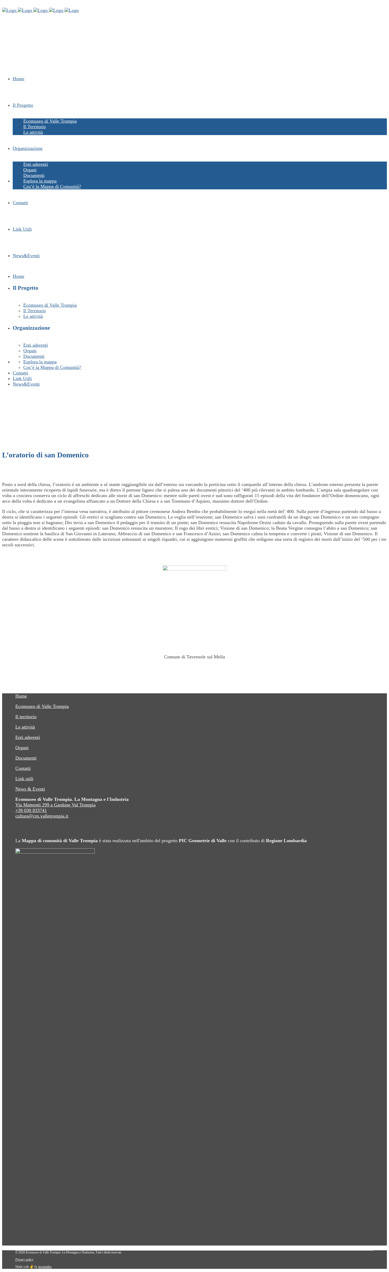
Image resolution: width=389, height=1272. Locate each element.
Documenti (26, 758)
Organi (22, 747)
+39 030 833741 (31, 810)
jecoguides (45, 1267)
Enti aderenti (27, 737)
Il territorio (26, 716)
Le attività (25, 727)
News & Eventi (30, 789)
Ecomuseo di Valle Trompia (42, 706)
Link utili (24, 778)
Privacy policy (24, 1259)
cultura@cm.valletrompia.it (41, 816)
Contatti (23, 768)
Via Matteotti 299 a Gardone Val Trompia (55, 804)
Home (21, 696)
